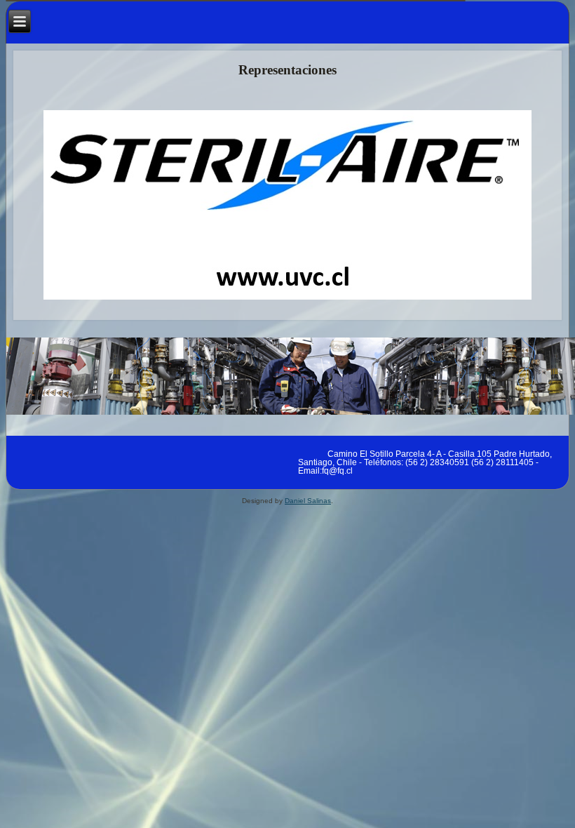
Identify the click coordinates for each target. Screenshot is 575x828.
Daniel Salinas (308, 501)
